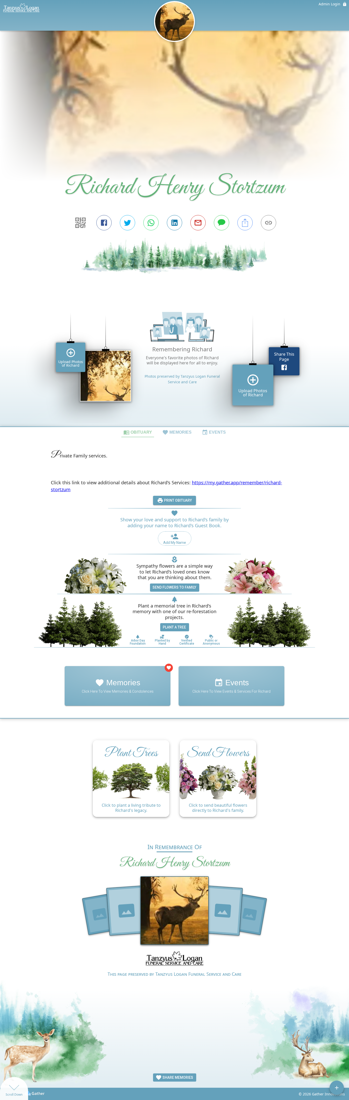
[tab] (137, 432)
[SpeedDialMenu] (337, 1088)
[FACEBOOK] (104, 222)
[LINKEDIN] (174, 222)
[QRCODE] (80, 222)
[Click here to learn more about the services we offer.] (174, 960)
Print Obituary (177, 500)
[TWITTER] (127, 222)
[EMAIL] (198, 222)
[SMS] (221, 222)
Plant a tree (174, 627)
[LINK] (268, 222)
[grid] (174, 362)
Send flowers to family (174, 587)
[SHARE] (245, 222)
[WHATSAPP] (151, 222)
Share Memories (177, 1077)
